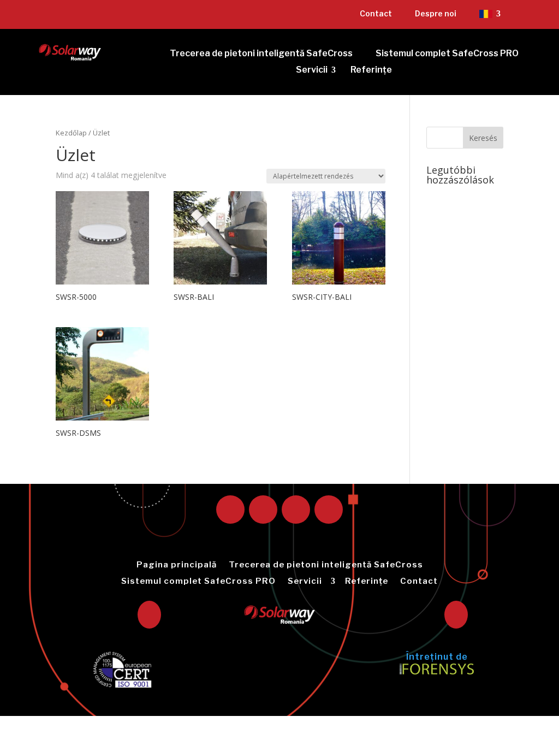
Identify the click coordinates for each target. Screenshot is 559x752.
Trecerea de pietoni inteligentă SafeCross (261, 54)
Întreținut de (437, 657)
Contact (376, 14)
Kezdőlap (71, 133)
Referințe (371, 70)
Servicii (312, 70)
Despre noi (435, 14)
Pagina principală (176, 565)
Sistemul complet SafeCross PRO (447, 54)
